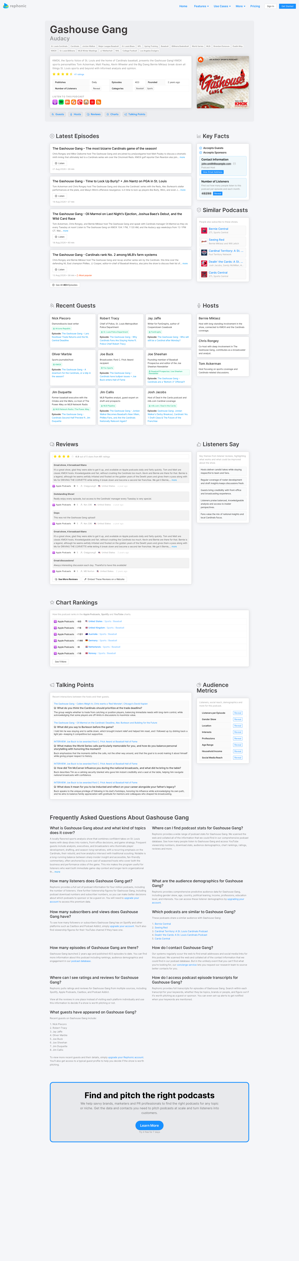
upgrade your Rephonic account (125, 1057)
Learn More (149, 1125)
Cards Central (218, 272)
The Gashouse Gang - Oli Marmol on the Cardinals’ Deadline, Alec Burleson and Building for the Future (105, 722)
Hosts (77, 114)
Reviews (95, 114)
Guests (59, 114)
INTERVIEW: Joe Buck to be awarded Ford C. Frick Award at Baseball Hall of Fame (95, 741)
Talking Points (136, 114)
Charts (114, 114)
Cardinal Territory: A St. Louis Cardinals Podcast (226, 250)
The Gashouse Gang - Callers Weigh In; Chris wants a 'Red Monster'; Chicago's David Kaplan (101, 703)
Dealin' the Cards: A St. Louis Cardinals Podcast (226, 261)
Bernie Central (218, 228)
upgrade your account (122, 926)
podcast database (81, 961)
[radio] (54, 74)
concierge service (187, 964)
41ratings (79, 74)
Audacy (60, 38)
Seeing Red (216, 239)
